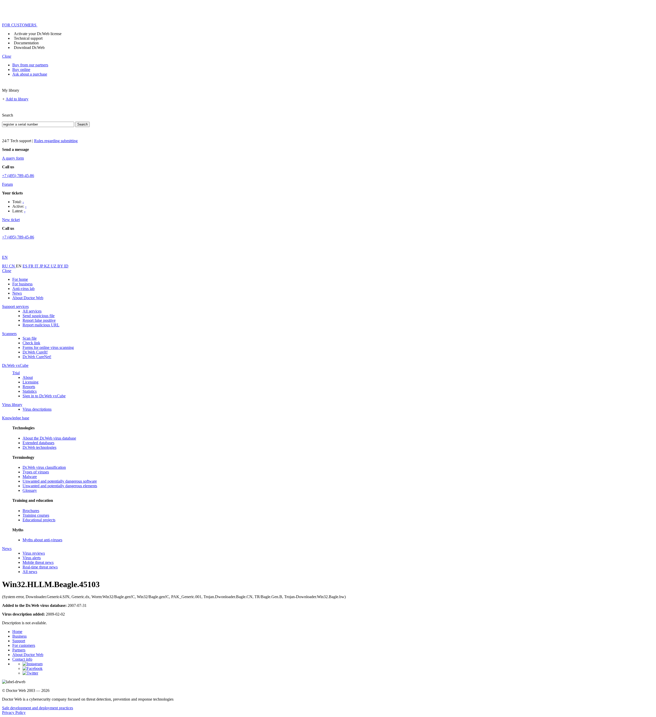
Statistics (30, 391)
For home (20, 279)
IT (37, 266)
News (17, 293)
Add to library (17, 99)
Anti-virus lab (23, 288)
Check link (31, 343)
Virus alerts (32, 558)
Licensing (30, 382)
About (28, 377)
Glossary (30, 490)
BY (60, 266)
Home (17, 631)
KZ (47, 266)
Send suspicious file (39, 316)
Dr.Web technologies (39, 447)
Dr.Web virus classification (44, 467)
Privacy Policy (14, 712)
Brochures (31, 510)
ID (66, 266)
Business (19, 636)
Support (18, 641)
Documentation (26, 43)
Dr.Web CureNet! (37, 357)
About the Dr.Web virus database (49, 438)
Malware (30, 476)
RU (5, 266)
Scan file (30, 338)
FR (31, 266)
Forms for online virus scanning (48, 347)
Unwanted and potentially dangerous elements (60, 486)
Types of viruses (36, 472)
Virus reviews (34, 553)
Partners (18, 650)
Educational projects (39, 520)
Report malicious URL (41, 325)
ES (25, 266)
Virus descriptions (37, 409)
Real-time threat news (40, 567)
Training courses (36, 515)
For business (22, 284)
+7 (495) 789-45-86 (18, 175)
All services (32, 311)
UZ (54, 266)
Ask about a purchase (29, 74)
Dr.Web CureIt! (35, 352)
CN (12, 266)
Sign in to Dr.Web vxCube (44, 396)
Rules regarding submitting (56, 141)
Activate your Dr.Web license (37, 34)
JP (41, 266)
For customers (23, 645)
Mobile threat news (38, 562)
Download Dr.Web (29, 47)
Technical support (28, 38)
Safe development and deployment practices (37, 708)
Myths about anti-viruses (42, 540)
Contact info (22, 659)
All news (30, 571)
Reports (29, 387)
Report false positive (39, 320)
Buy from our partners (30, 65)
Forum (7, 184)
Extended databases (38, 443)
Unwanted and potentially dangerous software (60, 481)
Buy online (21, 69)
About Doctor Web (27, 298)
